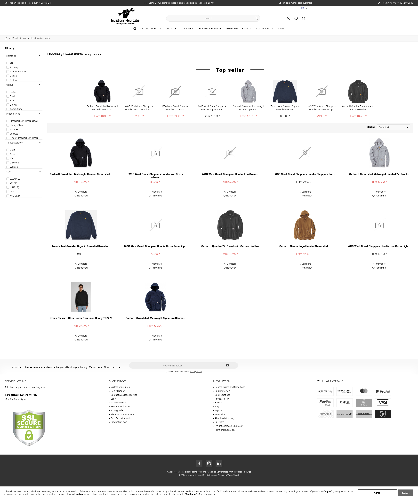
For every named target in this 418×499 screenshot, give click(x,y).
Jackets (14, 133)
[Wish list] (295, 18)
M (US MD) (15, 196)
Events (218, 402)
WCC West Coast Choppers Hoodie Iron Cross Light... (379, 246)
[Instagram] (209, 463)
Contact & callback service (124, 395)
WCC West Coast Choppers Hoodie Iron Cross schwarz (139, 108)
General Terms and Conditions (230, 387)
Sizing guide (117, 410)
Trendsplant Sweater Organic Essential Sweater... (285, 108)
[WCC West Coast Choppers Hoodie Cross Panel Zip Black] (321, 91)
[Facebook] (199, 463)
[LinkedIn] (219, 463)
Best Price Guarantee (121, 418)
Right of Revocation (225, 430)
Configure (406, 493)
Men (12, 158)
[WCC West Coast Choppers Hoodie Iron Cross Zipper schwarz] (175, 91)
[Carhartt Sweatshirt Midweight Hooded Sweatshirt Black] (102, 91)
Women (14, 167)
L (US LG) (14, 187)
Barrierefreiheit (222, 391)
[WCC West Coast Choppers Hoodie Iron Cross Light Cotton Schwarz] (379, 225)
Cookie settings (222, 395)
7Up (12, 63)
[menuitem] (303, 18)
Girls (12, 154)
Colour (9, 85)
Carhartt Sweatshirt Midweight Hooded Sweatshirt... (102, 108)
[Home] (134, 28)
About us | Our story (225, 418)
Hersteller (11, 56)
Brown (13, 104)
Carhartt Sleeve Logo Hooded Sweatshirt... (304, 246)
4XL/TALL (15, 183)
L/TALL (13, 191)
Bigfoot (13, 80)
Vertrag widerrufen (120, 387)
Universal (14, 162)
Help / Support (118, 391)
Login (113, 399)
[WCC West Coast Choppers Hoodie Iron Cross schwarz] (138, 91)
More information (207, 494)
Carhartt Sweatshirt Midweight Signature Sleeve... (156, 318)
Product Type (13, 113)
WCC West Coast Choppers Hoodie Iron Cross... (175, 108)
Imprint (218, 410)
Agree (377, 492)
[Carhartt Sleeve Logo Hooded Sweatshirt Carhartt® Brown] (305, 225)
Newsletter (220, 414)
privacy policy (196, 371)
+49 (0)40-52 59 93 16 (21, 395)
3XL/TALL (15, 179)
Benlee (13, 76)
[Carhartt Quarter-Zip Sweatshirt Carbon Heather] (358, 91)
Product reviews (119, 422)
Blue (12, 100)
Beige (13, 92)
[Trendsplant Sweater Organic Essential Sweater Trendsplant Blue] (285, 91)
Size (8, 171)
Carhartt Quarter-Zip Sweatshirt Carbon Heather (358, 108)
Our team (219, 422)
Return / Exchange (120, 406)
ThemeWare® (233, 475)
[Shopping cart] (303, 18)
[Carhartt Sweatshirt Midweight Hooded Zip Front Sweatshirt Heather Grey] (248, 91)
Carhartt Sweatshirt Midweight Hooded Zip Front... (248, 108)
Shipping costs (195, 472)
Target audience (14, 142)
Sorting (371, 127)
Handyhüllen (16, 125)
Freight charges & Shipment (229, 426)
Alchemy (14, 67)
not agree (81, 494)
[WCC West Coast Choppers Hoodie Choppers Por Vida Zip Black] (212, 91)
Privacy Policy (222, 399)
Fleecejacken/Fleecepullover (24, 121)
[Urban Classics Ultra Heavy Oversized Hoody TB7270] (81, 297)
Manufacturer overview (122, 414)
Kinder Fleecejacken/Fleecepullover (25, 138)
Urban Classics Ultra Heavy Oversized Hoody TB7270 (81, 318)
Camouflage (16, 109)
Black (13, 96)
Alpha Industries (18, 71)
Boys (12, 150)
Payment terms (118, 402)
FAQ (217, 406)
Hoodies (14, 129)
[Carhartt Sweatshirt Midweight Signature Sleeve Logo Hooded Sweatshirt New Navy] (155, 297)
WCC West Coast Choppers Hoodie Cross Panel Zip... (322, 108)
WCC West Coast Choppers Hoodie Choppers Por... (212, 108)
